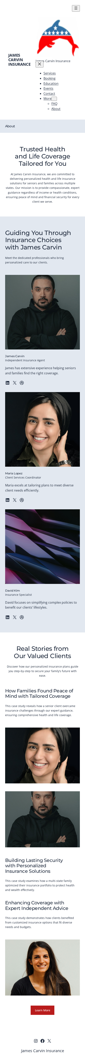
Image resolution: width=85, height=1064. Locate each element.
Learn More (42, 1010)
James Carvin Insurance (19, 59)
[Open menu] (76, 8)
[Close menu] (39, 64)
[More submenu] (54, 99)
